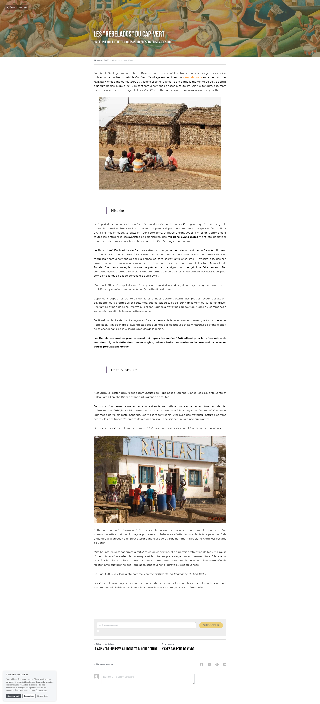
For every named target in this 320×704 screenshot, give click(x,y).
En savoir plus (41, 690)
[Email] (224, 664)
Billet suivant (169, 644)
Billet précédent (105, 644)
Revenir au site (18, 7)
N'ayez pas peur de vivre (178, 649)
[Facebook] (201, 664)
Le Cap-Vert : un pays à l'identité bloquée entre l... (126, 651)
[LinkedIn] (217, 664)
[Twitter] (209, 664)
